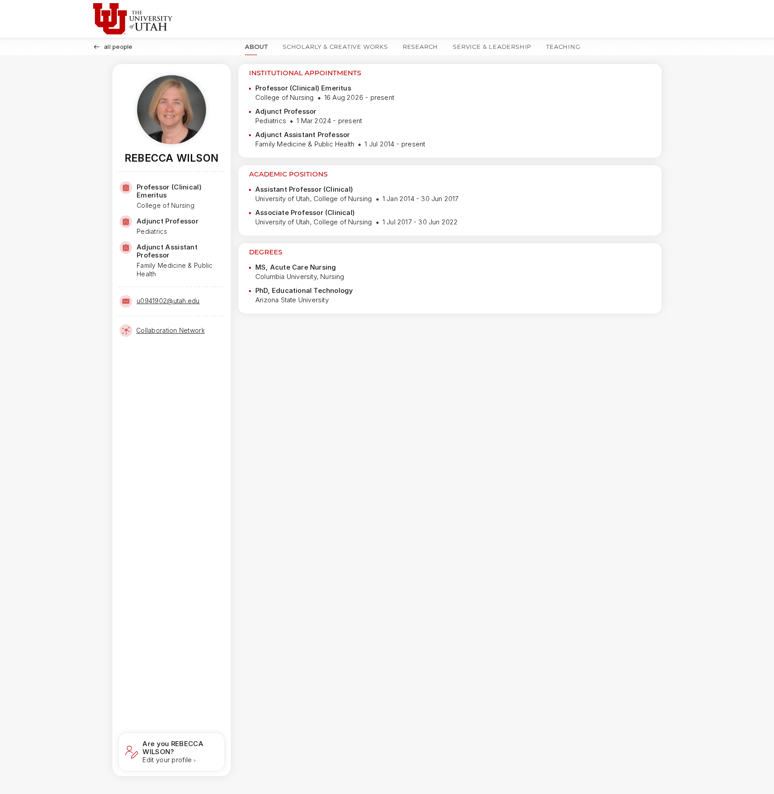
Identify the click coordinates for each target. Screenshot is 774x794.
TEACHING (563, 46)
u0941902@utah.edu (168, 301)
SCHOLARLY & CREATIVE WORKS (335, 46)
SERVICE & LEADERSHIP (492, 46)
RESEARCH (420, 46)
